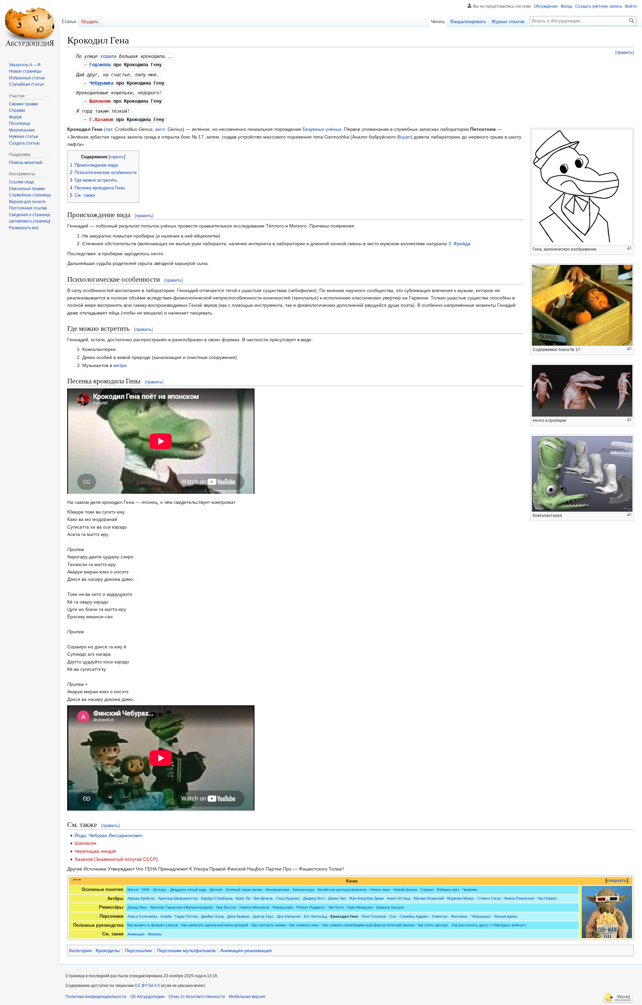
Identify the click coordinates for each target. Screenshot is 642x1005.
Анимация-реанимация (246, 950)
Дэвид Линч (137, 907)
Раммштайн (283, 907)
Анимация (135, 934)
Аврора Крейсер (141, 898)
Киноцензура (303, 890)
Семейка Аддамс (414, 916)
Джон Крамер (238, 916)
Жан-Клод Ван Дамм (366, 898)
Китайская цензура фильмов (342, 890)
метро (120, 365)
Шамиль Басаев (390, 907)
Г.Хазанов (101, 119)
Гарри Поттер (186, 916)
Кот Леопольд (315, 916)
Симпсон (439, 916)
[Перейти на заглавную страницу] (29, 27)
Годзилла (100, 64)
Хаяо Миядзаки (360, 907)
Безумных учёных (322, 129)
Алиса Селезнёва (142, 916)
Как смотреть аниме (268, 925)
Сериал (427, 890)
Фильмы (155, 934)
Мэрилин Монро (460, 898)
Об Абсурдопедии (147, 996)
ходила (108, 56)
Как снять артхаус (433, 925)
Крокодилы (108, 950)
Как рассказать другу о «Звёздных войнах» (489, 925)
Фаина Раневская (519, 898)
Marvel (132, 890)
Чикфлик (469, 890)
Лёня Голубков (373, 916)
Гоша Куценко (288, 898)
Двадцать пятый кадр (188, 890)
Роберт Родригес (310, 907)
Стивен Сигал (489, 898)
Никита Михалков (254, 907)
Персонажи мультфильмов (186, 950)
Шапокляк (100, 101)
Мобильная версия (247, 996)
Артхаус (160, 890)
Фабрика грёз (448, 890)
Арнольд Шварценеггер (178, 898)
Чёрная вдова (505, 916)
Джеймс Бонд (212, 916)
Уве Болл (336, 907)
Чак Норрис (547, 898)
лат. (109, 129)
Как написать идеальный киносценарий (214, 925)
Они (392, 916)
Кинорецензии (277, 890)
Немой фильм (405, 890)
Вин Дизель (263, 898)
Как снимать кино (304, 925)
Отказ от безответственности (197, 996)
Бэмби (166, 916)
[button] (23, 227)
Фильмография (198, 907)
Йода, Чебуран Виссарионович (108, 835)
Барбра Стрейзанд (216, 898)
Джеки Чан (337, 898)
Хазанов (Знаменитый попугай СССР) (116, 859)
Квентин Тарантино (166, 907)
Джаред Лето (314, 898)
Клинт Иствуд (398, 898)
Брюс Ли (243, 898)
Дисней (216, 890)
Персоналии (138, 950)
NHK (145, 890)
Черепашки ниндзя (95, 851)
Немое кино (380, 890)
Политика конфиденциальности (96, 996)
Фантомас (459, 916)
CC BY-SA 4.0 (147, 985)
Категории (80, 950)
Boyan (404, 137)
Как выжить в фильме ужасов (152, 925)
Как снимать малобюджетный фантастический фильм (368, 925)
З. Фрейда (459, 243)
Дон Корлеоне (289, 916)
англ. (160, 129)
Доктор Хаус (263, 916)
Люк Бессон (226, 907)
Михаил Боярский (429, 898)
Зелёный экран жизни (243, 890)
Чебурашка (101, 83)
